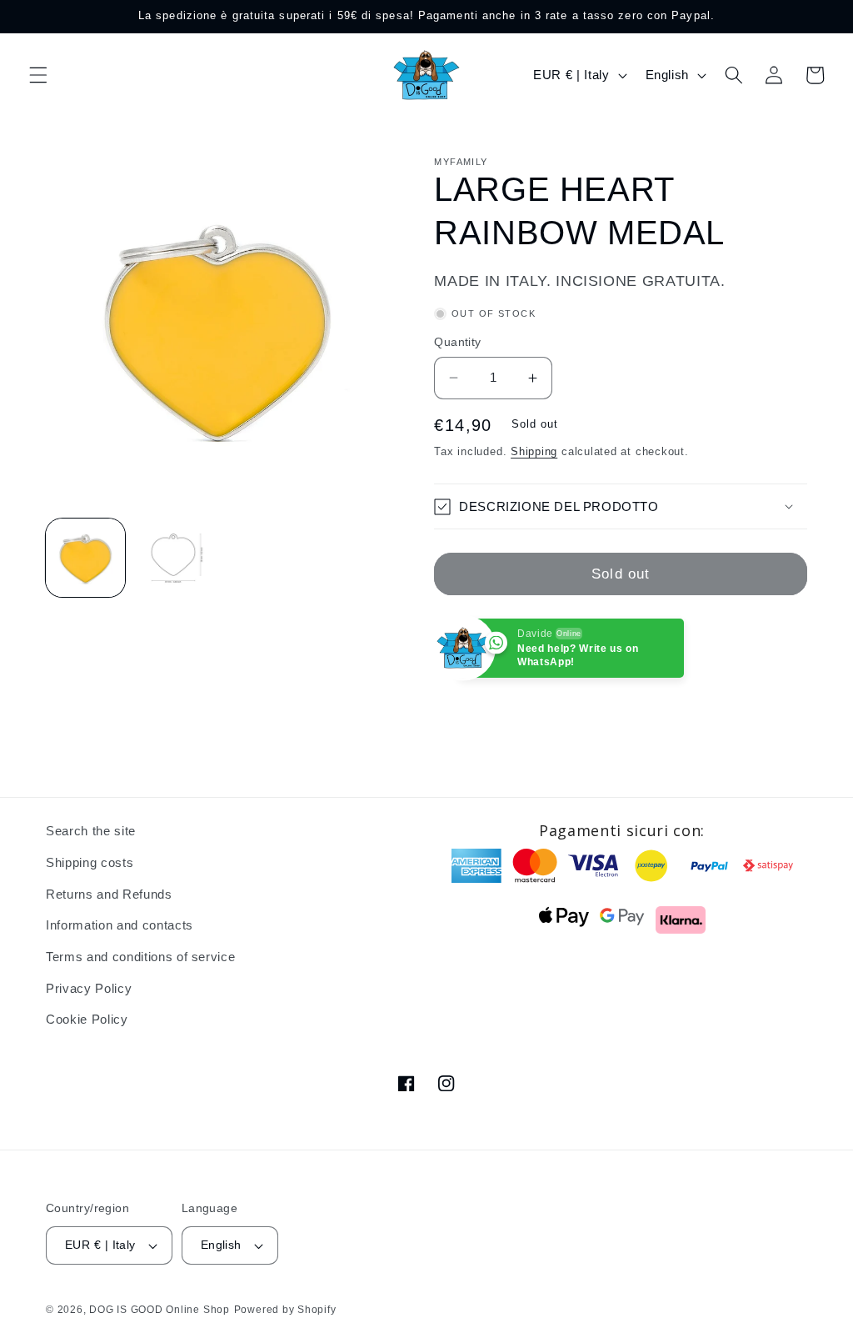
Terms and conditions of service (140, 957)
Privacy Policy (89, 988)
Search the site (91, 831)
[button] (38, 75)
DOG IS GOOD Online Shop (159, 1309)
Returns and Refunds (109, 894)
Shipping (534, 451)
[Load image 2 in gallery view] (173, 558)
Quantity (457, 341)
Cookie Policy (87, 1019)
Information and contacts (119, 925)
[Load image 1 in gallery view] (85, 558)
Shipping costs (89, 862)
